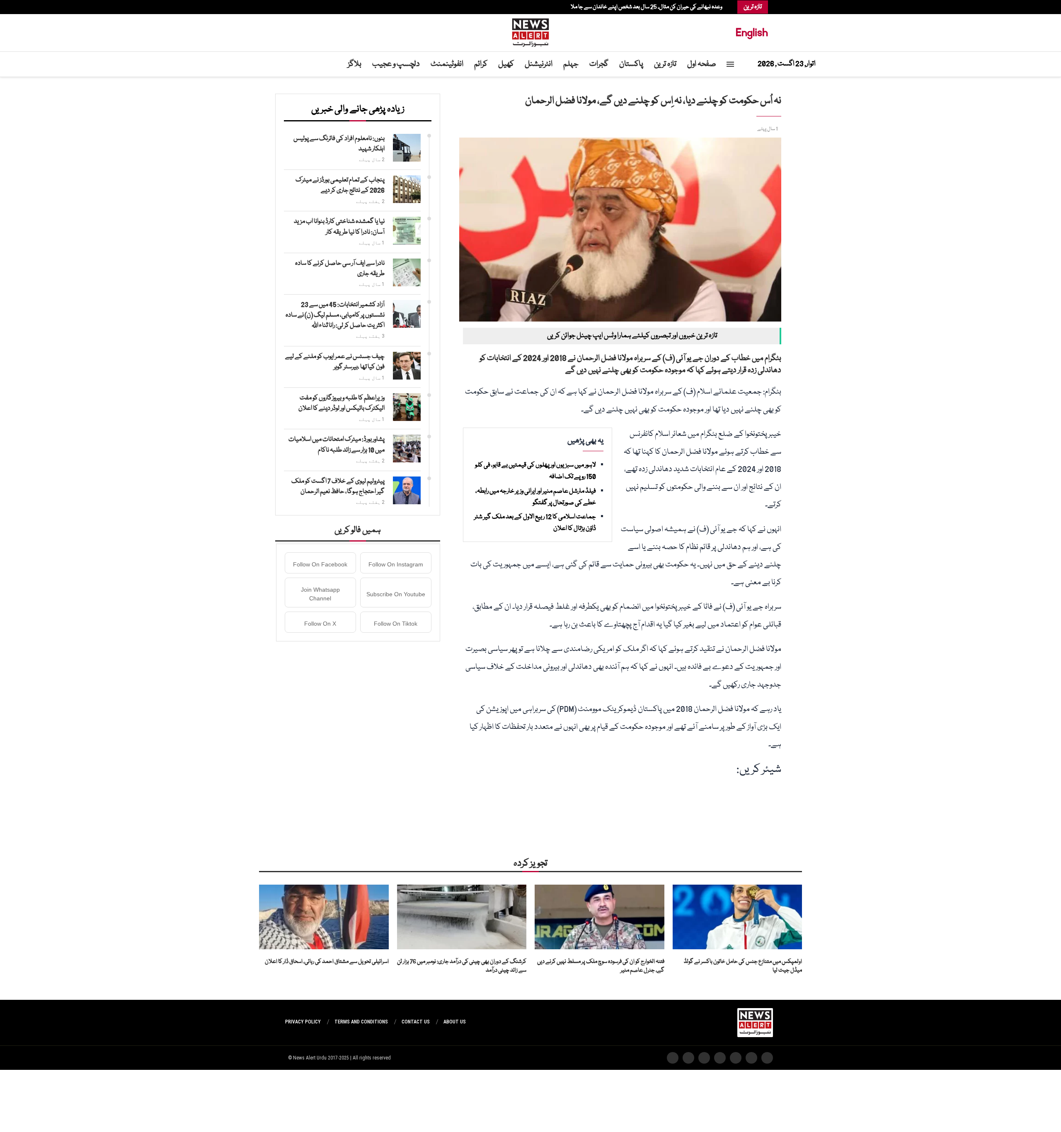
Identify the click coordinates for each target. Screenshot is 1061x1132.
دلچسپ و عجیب (396, 64)
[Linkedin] (672, 1058)
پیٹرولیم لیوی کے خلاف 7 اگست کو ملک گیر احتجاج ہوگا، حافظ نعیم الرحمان (338, 487)
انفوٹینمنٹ (447, 64)
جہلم (571, 64)
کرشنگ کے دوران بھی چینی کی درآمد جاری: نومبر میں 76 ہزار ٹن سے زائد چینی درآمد (461, 966)
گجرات (598, 64)
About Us (454, 1022)
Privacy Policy (303, 1022)
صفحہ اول (701, 64)
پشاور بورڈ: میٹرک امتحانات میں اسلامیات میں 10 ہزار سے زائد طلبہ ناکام (336, 445)
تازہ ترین (665, 64)
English (752, 32)
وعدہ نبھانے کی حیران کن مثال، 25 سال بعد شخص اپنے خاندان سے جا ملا (646, 7)
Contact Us (416, 1022)
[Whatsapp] (735, 1058)
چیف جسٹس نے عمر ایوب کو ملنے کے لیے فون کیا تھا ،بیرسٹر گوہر (335, 362)
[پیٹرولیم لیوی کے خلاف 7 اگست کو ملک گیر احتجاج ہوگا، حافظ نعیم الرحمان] (407, 490)
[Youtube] (720, 1058)
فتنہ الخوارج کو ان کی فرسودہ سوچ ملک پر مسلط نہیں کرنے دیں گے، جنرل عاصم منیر (600, 966)
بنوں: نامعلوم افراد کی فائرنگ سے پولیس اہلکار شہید (339, 144)
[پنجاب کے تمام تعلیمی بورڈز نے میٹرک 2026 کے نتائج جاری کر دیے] (407, 189)
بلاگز (354, 64)
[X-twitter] (751, 1058)
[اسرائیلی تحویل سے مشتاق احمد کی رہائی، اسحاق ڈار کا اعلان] (324, 917)
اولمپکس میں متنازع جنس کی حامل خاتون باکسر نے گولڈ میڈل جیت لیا (743, 966)
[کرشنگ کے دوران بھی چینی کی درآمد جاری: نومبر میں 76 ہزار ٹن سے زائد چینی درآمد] (462, 917)
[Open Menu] (730, 64)
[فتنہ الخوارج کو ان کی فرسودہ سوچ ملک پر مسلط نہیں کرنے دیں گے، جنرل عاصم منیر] (599, 917)
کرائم (480, 64)
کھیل (506, 64)
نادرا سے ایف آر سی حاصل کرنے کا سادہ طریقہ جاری (340, 269)
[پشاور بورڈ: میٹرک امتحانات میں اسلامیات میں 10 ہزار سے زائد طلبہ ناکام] (407, 448)
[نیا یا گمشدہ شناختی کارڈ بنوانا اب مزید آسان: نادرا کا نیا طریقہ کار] (407, 230)
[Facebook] (688, 1058)
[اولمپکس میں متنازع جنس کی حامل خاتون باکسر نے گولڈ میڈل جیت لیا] (737, 917)
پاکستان (631, 64)
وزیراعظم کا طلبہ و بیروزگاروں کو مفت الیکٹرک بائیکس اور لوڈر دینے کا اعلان (341, 403)
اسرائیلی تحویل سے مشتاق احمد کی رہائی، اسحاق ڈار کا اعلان (327, 961)
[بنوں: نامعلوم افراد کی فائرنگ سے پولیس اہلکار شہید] (407, 148)
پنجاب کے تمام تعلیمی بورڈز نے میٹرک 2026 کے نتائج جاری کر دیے (340, 185)
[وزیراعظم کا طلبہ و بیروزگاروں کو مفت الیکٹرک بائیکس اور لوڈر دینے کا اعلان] (407, 407)
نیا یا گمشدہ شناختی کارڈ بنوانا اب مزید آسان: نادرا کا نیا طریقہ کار (339, 227)
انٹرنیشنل (538, 64)
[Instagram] (767, 1058)
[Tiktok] (704, 1058)
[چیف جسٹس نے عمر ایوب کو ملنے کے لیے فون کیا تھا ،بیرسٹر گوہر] (407, 366)
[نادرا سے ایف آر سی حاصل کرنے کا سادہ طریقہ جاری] (407, 272)
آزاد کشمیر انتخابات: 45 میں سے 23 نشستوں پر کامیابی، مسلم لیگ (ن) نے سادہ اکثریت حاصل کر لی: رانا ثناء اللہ (335, 315)
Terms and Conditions (361, 1022)
